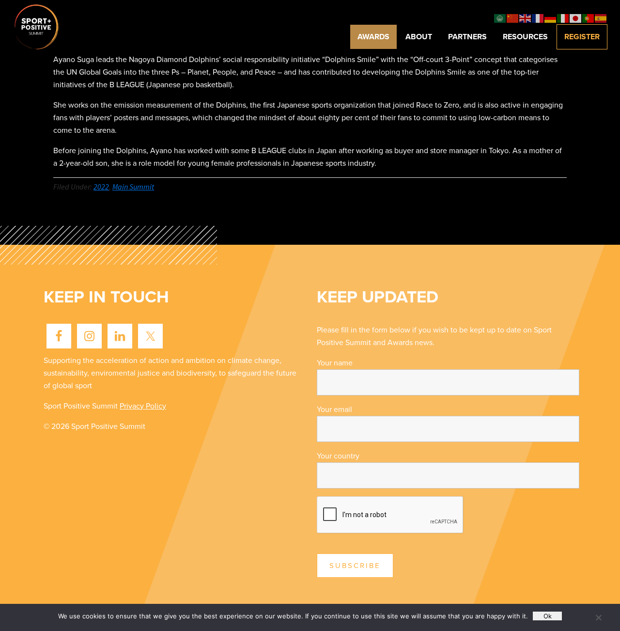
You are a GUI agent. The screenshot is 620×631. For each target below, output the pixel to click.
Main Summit (133, 186)
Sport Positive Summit (49, 26)
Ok (547, 616)
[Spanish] (601, 18)
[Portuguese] (588, 18)
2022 (101, 186)
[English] (525, 18)
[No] (598, 617)
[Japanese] (576, 18)
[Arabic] (500, 18)
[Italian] (563, 18)
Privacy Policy (143, 406)
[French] (538, 18)
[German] (550, 18)
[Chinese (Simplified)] (513, 18)
